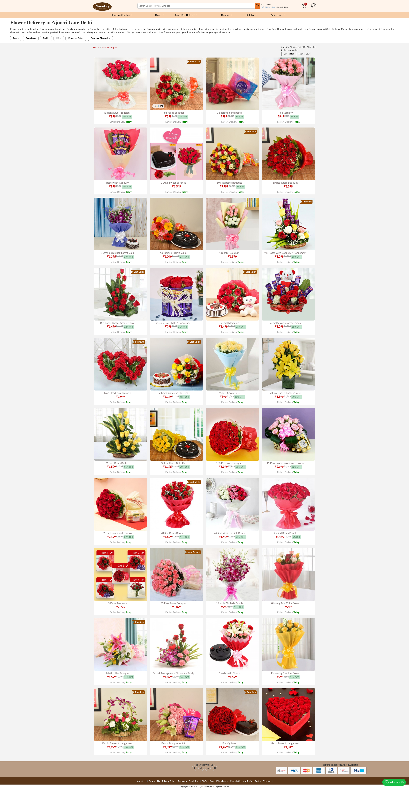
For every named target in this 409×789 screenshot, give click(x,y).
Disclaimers (222, 781)
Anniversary (276, 15)
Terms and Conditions (188, 781)
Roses (16, 38)
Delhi (103, 48)
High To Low (303, 54)
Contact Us (154, 781)
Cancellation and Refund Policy (245, 781)
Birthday (250, 15)
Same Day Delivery (185, 15)
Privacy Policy (169, 781)
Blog (211, 781)
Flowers (96, 48)
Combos (225, 15)
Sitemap (267, 781)
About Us (141, 781)
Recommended (290, 50)
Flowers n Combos (120, 15)
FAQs (204, 781)
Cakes (158, 15)
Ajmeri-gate (111, 48)
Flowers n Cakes (75, 38)
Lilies (58, 38)
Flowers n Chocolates (100, 38)
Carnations (31, 38)
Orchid (46, 38)
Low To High (288, 54)
